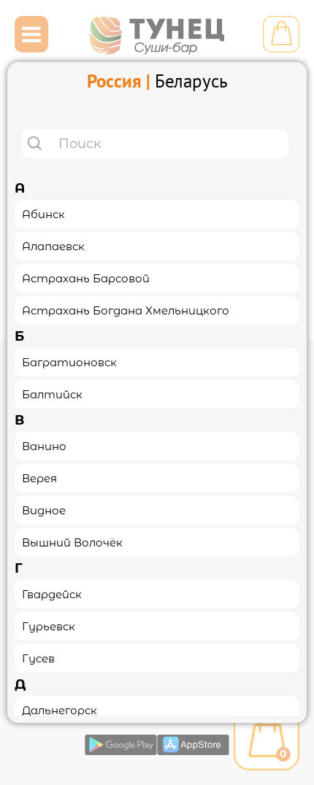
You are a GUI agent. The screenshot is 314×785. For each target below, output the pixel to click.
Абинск (43, 214)
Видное (44, 510)
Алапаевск (53, 246)
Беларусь (191, 81)
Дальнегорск (59, 710)
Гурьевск (48, 626)
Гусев (38, 658)
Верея (39, 478)
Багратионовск (69, 362)
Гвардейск (52, 594)
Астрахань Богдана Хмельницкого (125, 310)
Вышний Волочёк (72, 542)
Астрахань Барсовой (86, 278)
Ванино (44, 446)
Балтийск (52, 394)
